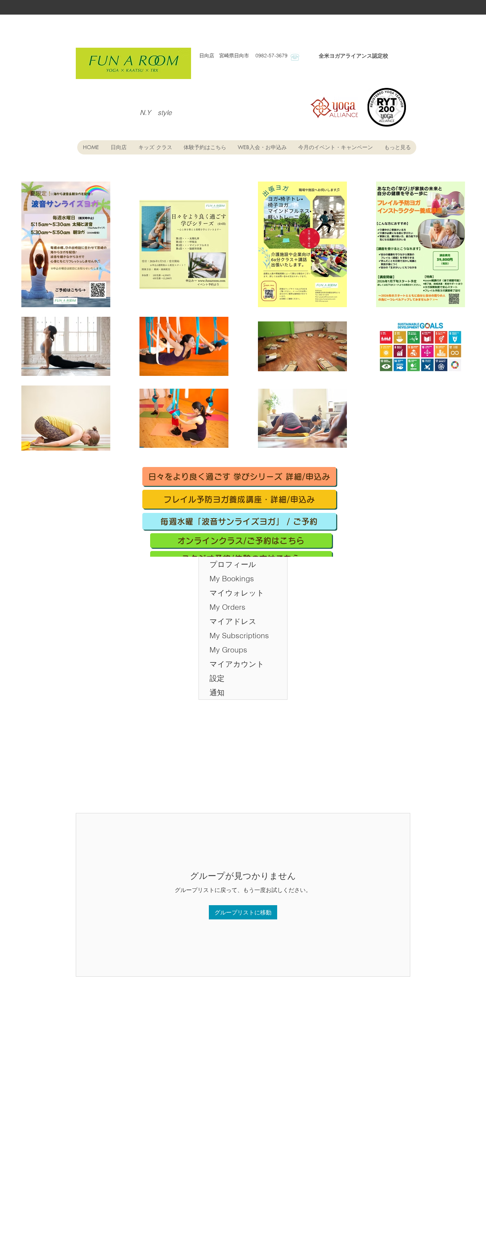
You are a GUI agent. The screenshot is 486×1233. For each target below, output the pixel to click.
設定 (217, 678)
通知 (217, 692)
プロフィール (233, 564)
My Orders (227, 607)
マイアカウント (237, 663)
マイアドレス (233, 621)
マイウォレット (237, 592)
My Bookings (232, 578)
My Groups (228, 649)
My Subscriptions (239, 635)
